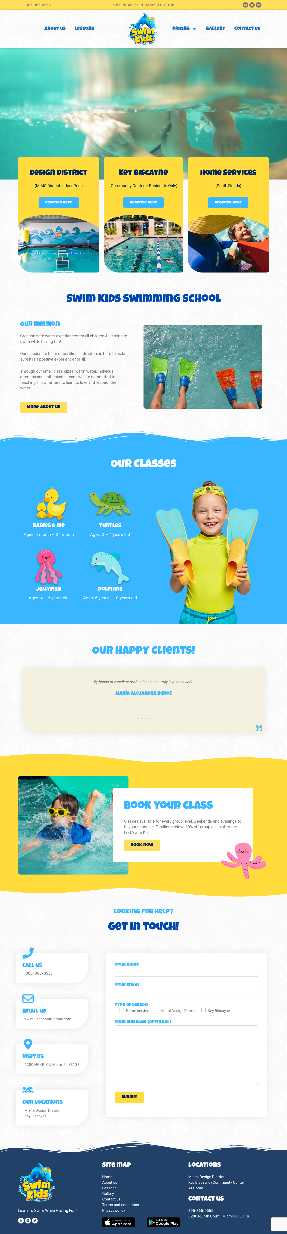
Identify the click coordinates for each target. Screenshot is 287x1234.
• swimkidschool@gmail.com (46, 1019)
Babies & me (49, 526)
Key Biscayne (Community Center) (217, 1182)
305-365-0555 (38, 5)
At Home (195, 1188)
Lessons (84, 29)
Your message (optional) (143, 1022)
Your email (127, 985)
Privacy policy (114, 1210)
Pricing (181, 29)
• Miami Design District (41, 1110)
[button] (137, 718)
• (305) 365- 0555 (37, 973)
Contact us (247, 29)
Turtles (110, 526)
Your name (127, 965)
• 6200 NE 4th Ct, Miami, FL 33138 (51, 1064)
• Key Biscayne (34, 1116)
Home (107, 1177)
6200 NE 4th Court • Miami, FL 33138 (219, 1216)
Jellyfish (48, 589)
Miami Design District (206, 1177)
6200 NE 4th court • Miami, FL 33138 (143, 5)
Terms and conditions (120, 1204)
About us (55, 29)
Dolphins (110, 589)
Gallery (215, 29)
